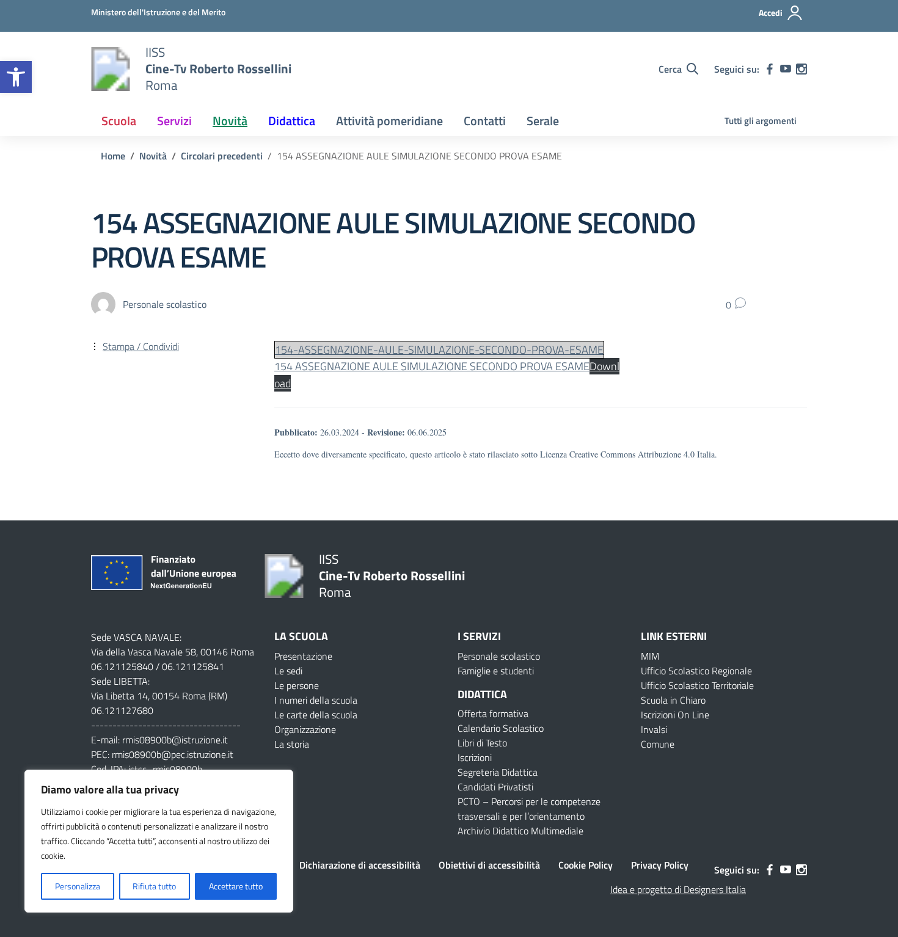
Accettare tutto (236, 886)
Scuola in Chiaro (673, 700)
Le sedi (288, 670)
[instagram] (801, 69)
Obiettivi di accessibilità (489, 865)
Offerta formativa (493, 713)
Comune (657, 744)
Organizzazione (305, 729)
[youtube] (785, 69)
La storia (291, 744)
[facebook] (769, 69)
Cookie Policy (585, 865)
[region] (158, 841)
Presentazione (303, 656)
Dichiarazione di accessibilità (359, 865)
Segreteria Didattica (498, 772)
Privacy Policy (659, 865)
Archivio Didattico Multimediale (520, 830)
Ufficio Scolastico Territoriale (697, 685)
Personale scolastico (499, 656)
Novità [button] (230, 120)
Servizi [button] (174, 120)
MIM (650, 656)
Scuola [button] (118, 120)
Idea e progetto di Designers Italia (678, 889)
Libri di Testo (482, 742)
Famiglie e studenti (496, 670)
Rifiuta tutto (154, 886)
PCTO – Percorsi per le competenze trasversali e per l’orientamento (529, 808)
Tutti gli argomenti (761, 121)
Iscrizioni (475, 757)
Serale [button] (543, 120)
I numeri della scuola (315, 700)
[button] (16, 77)
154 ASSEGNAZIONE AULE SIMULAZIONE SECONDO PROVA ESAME (432, 366)
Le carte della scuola (315, 714)
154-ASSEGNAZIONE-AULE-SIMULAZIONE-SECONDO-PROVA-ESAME (439, 349)
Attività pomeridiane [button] (389, 120)
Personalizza (77, 886)
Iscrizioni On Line (675, 714)
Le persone (296, 685)
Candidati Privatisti (495, 786)
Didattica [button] (291, 120)
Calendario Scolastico (501, 728)
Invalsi (654, 729)
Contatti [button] (485, 120)
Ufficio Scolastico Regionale (696, 670)
